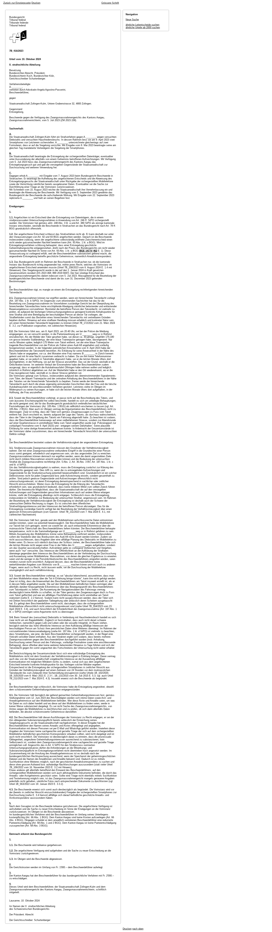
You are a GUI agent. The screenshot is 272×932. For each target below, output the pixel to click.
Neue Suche (132, 19)
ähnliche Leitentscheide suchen (142, 24)
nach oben (137, 928)
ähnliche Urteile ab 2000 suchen (143, 27)
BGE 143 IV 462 (88, 250)
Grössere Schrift (110, 2)
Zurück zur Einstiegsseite (17, 2)
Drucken (35, 2)
